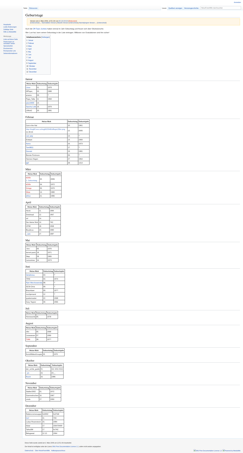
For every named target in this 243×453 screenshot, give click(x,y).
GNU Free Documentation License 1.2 (65, 446)
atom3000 (30, 103)
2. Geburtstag (31, 180)
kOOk (28, 178)
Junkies (44, 29)
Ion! (27, 418)
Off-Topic (36, 29)
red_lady (29, 136)
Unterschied (35, 23)
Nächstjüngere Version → (88, 23)
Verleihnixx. (30, 275)
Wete (28, 192)
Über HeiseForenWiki (42, 450)
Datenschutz (29, 450)
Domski (29, 151)
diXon (28, 196)
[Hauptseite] (11, 10)
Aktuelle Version (62, 23)
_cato (28, 234)
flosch (28, 377)
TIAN (28, 339)
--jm (27, 373)
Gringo (29, 188)
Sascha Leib (31, 107)
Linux (28, 87)
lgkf (27, 163)
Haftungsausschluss (58, 450)
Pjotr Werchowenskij (34, 283)
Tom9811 (29, 147)
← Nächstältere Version (48, 23)
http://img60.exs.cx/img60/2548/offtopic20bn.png (45, 129)
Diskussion (72, 21)
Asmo (28, 144)
